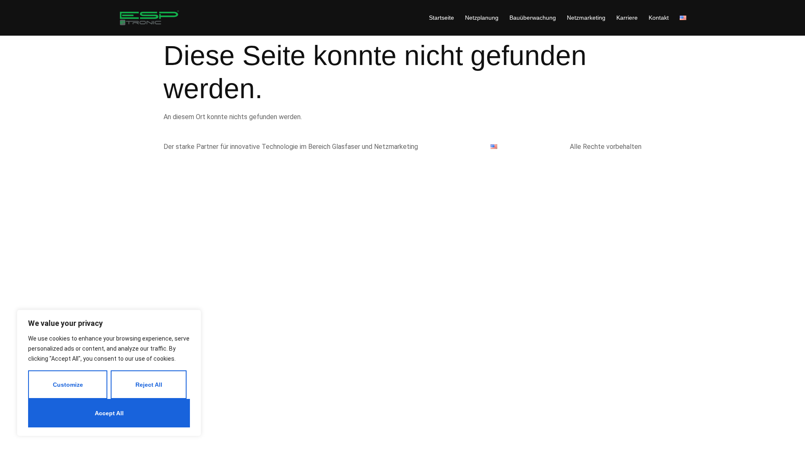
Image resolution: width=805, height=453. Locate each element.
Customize (68, 384)
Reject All (148, 384)
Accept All (109, 413)
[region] (109, 373)
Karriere (627, 17)
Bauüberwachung (532, 17)
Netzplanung (482, 17)
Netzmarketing (586, 17)
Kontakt (659, 17)
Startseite (441, 17)
